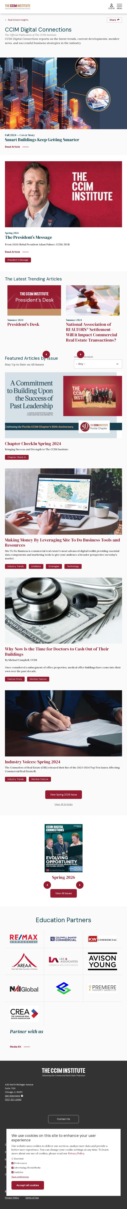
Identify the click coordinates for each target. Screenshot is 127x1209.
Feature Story (15, 679)
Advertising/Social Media (27, 1167)
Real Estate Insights (18, 19)
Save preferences (20, 1177)
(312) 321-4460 (13, 1099)
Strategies (53, 566)
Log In (111, 8)
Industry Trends (16, 566)
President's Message (18, 260)
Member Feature (38, 679)
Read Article (12, 146)
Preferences (20, 1163)
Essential (18, 1158)
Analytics (18, 1172)
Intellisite (36, 566)
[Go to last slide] (46, 354)
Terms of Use (32, 1197)
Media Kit (15, 1046)
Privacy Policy (12, 1197)
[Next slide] (80, 354)
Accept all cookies (27, 1185)
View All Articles (64, 804)
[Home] (17, 6)
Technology (73, 566)
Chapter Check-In (17, 457)
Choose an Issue (83, 357)
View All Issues (63, 893)
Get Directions (12, 1095)
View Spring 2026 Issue (63, 794)
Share (112, 19)
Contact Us (63, 1119)
